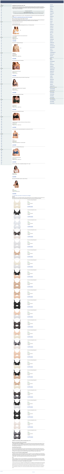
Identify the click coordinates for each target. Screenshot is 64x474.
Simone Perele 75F (52, 47)
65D (1, 12)
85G (1, 79)
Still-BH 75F (51, 84)
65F (1, 15)
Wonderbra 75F (52, 57)
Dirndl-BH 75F (51, 66)
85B (1, 71)
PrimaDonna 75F (52, 42)
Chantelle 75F (51, 11)
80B (1, 55)
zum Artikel (14, 40)
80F (1, 62)
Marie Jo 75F (51, 32)
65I (1, 20)
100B (1, 119)
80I (1, 67)
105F (1, 143)
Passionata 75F (52, 39)
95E (1, 107)
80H (1, 65)
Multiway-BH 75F (52, 71)
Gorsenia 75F (51, 29)
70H (1, 34)
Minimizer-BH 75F (52, 69)
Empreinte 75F (52, 16)
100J (1, 132)
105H (1, 146)
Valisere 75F (51, 55)
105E (1, 141)
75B (1, 40)
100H (1, 129)
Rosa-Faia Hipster (52, 92)
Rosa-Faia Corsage (52, 88)
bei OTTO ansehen (30, 206)
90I (1, 98)
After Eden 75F (52, 6)
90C (1, 88)
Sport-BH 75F (51, 82)
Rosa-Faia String (52, 97)
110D (1, 155)
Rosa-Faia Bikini (52, 101)
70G (30, 12)
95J (1, 115)
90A (1, 85)
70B (1, 24)
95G (1, 110)
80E (1, 60)
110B (1, 152)
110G (1, 160)
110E (1, 157)
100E (1, 124)
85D (1, 74)
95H (1, 112)
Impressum (1, 471)
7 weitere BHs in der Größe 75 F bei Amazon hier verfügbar (22, 195)
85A (1, 69)
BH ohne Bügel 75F (52, 61)
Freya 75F (51, 21)
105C (1, 138)
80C (1, 57)
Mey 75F (51, 34)
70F (1, 31)
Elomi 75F (51, 14)
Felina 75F (51, 19)
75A (1, 38)
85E (1, 76)
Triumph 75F (51, 50)
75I (1, 51)
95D (1, 105)
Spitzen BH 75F (52, 79)
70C (1, 26)
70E (1, 29)
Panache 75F (51, 37)
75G (1, 48)
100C (1, 121)
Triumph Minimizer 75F (52, 52)
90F (1, 93)
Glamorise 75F (52, 24)
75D (1, 43)
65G (1, 17)
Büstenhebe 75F (52, 64)
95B (1, 102)
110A (1, 150)
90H (1, 96)
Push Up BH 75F (52, 74)
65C (1, 10)
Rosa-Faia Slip (52, 95)
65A (1, 7)
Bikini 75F (51, 59)
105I (1, 148)
